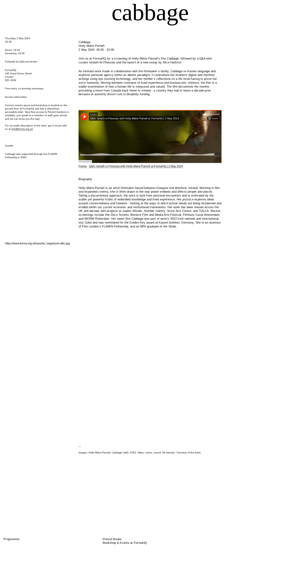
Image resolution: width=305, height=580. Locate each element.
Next (250, 336)
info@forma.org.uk (22, 129)
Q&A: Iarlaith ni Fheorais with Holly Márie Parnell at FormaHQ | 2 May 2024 (136, 166)
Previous (49, 336)
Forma (83, 166)
